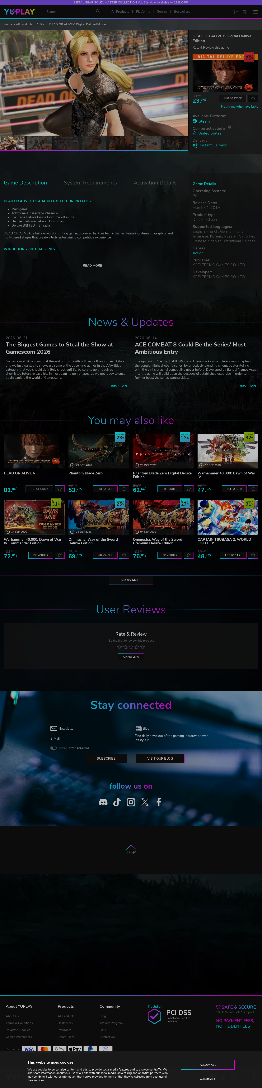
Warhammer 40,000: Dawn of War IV (226, 475)
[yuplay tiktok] (117, 802)
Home (8, 24)
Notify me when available (239, 106)
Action (40, 24)
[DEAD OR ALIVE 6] (34, 451)
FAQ (103, 1030)
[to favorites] (253, 98)
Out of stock (233, 98)
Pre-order (105, 489)
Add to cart (233, 555)
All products (24, 24)
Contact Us (107, 1037)
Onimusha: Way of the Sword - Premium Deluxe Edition (159, 541)
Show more (131, 580)
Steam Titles (66, 1037)
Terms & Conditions (78, 748)
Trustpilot (154, 1006)
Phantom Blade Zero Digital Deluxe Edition (162, 475)
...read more (117, 385)
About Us (12, 1016)
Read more (92, 265)
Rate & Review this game (211, 47)
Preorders (64, 1030)
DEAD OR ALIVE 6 (19, 473)
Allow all (208, 1065)
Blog (103, 1016)
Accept (74, 748)
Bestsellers (65, 1023)
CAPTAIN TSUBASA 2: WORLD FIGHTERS (224, 541)
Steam (204, 121)
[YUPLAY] (19, 12)
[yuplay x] (145, 802)
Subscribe (106, 758)
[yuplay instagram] (131, 802)
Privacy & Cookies (18, 1030)
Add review (131, 657)
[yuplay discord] (103, 802)
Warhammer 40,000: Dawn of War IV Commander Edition (32, 541)
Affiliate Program (111, 1023)
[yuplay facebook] (159, 802)
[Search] (98, 11)
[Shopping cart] (245, 11)
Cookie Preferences (19, 1037)
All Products (66, 1016)
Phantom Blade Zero (85, 473)
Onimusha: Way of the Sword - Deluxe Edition (94, 541)
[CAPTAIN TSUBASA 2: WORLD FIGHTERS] (228, 517)
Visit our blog (160, 758)
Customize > (208, 1079)
